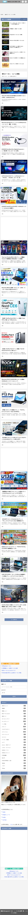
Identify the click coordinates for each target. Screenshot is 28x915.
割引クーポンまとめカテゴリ (9, 670)
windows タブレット (13, 752)
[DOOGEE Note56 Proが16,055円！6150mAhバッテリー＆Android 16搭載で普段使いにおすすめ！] (14, 195)
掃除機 (13, 708)
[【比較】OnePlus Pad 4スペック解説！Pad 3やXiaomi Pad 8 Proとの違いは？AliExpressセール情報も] (14, 338)
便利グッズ (13, 716)
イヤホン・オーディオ (13, 747)
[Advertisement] (14, 228)
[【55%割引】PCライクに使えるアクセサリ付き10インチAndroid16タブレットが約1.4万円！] (14, 427)
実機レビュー (13, 711)
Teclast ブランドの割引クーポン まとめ (17, 63)
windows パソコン (13, 750)
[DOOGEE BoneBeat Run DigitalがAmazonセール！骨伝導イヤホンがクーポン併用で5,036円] (14, 140)
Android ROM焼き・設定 (13, 760)
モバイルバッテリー (13, 718)
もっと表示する (14, 619)
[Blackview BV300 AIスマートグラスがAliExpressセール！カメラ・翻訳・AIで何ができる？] (14, 113)
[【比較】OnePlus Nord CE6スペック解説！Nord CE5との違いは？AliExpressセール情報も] (14, 307)
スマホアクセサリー (13, 729)
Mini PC (13, 757)
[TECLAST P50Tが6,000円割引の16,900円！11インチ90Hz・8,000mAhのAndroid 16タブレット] (14, 87)
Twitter (3, 812)
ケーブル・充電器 (13, 739)
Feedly (4, 817)
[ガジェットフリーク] (8, 2)
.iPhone (13, 768)
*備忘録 (13, 763)
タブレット (13, 726)
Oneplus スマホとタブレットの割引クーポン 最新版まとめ (18, 53)
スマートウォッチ (13, 734)
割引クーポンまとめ (13, 713)
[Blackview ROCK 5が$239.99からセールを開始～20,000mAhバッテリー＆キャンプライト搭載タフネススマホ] (14, 368)
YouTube (4, 819)
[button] (23, 2)
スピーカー (13, 737)
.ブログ (13, 765)
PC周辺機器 (13, 755)
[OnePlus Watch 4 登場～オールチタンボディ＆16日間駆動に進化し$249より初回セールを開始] (14, 594)
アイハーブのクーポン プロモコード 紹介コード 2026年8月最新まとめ (18, 24)
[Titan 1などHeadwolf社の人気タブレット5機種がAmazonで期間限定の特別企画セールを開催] (14, 247)
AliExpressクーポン (6, 666)
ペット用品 (13, 724)
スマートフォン (13, 731)
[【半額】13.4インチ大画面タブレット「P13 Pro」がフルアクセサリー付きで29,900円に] (14, 399)
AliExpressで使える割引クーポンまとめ (17, 40)
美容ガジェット (13, 705)
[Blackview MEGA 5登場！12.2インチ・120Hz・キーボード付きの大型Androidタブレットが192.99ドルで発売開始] (14, 277)
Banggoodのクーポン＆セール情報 (16, 34)
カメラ (13, 742)
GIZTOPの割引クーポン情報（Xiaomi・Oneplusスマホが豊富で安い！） (17, 47)
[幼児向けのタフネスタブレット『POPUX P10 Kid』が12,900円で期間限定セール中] (14, 537)
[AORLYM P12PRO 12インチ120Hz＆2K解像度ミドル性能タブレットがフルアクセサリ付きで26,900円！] (14, 564)
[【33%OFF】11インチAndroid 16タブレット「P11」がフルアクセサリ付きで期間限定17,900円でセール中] (14, 509)
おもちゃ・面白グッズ (13, 744)
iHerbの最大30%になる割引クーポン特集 (11, 672)
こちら (11, 824)
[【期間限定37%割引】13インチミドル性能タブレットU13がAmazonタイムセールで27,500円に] (14, 480)
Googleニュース (6, 814)
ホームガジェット (13, 721)
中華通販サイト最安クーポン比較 (15, 28)
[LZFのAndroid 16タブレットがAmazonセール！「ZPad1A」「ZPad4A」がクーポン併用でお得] (14, 167)
